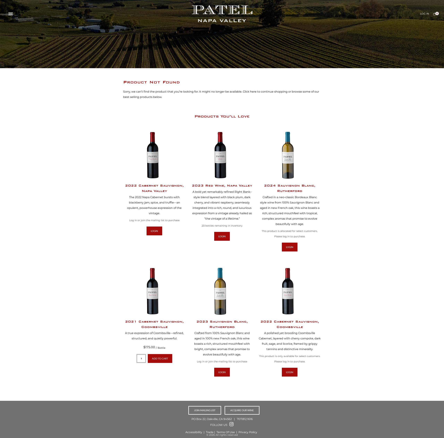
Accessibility (193, 432)
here (253, 91)
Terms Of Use (226, 432)
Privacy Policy (248, 432)
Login (154, 230)
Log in (424, 13)
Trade (210, 432)
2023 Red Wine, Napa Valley (222, 185)
